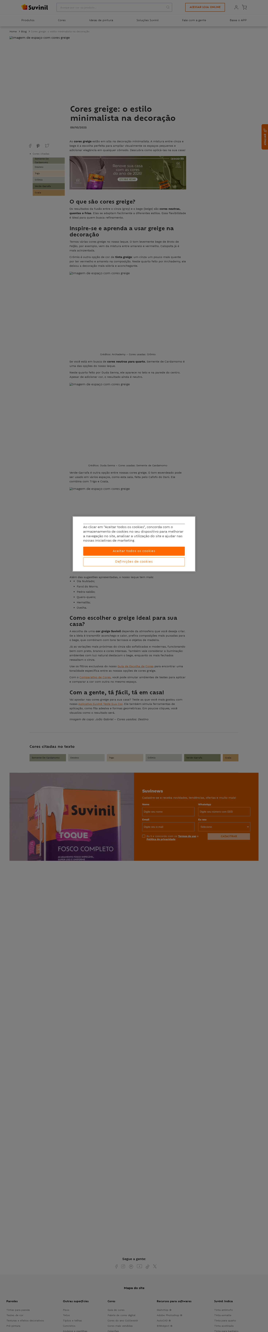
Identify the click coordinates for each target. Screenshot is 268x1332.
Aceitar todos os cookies (134, 550)
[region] (134, 544)
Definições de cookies (134, 561)
